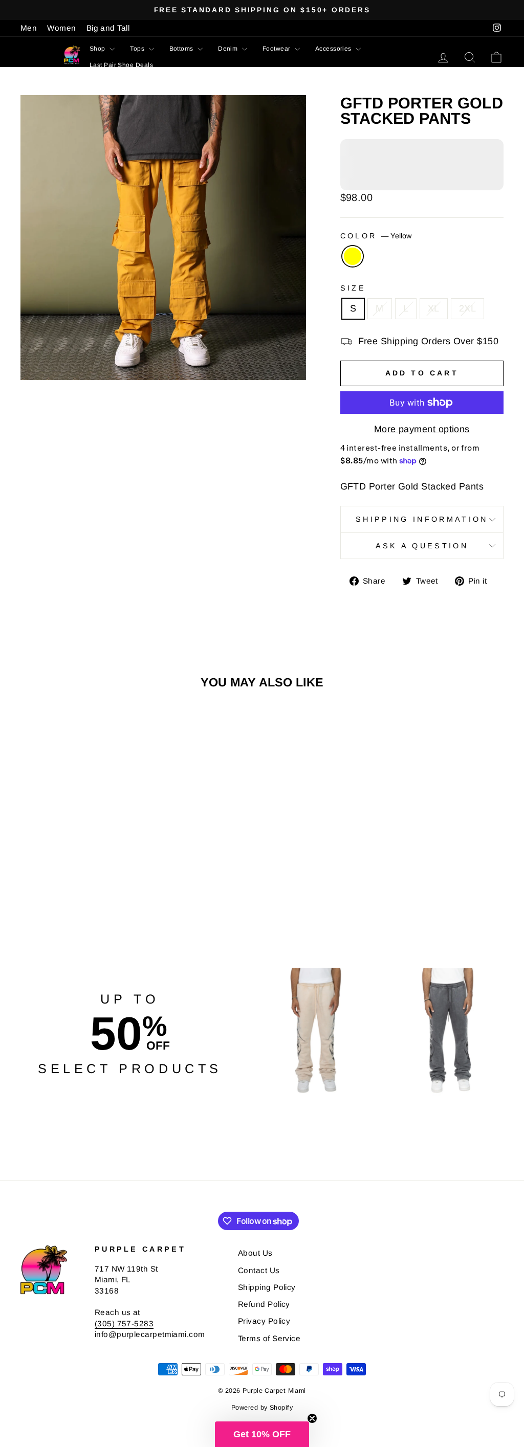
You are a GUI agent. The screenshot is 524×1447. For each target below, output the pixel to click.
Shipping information (422, 519)
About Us (255, 1253)
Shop (98, 48)
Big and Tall (107, 28)
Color (375, 236)
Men (28, 28)
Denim (228, 48)
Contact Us (259, 1270)
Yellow (352, 256)
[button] (262, 1434)
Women (61, 28)
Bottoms (182, 48)
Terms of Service (269, 1338)
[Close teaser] (312, 1418)
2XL (467, 308)
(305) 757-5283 (124, 1323)
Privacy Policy (264, 1321)
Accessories (334, 48)
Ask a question (422, 546)
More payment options (422, 429)
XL (434, 308)
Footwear (277, 48)
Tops (138, 48)
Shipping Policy (267, 1287)
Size (353, 288)
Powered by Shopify (262, 1407)
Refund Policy (264, 1304)
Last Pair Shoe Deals (121, 65)
